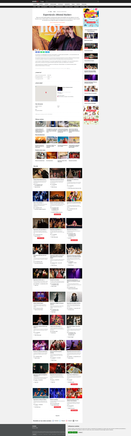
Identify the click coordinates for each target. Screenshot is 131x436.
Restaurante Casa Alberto (73, 160)
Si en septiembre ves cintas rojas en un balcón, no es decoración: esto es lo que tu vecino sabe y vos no (52, 131)
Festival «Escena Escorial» (88, 50)
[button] (46, 93)
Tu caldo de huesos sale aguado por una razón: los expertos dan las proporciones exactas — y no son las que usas (63, 131)
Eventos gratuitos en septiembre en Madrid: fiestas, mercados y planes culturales (74, 146)
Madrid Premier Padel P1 (88, 40)
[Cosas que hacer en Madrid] (35, 1)
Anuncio (34, 434)
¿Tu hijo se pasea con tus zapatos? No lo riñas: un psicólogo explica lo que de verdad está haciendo (39, 131)
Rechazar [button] (75, 432)
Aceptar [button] (70, 432)
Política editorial (54, 434)
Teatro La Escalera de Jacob (68, 87)
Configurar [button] (80, 432)
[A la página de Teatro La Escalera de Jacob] (59, 89)
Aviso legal (63, 434)
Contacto (50, 434)
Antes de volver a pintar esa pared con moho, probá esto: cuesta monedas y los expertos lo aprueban (74, 131)
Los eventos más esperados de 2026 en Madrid (62, 146)
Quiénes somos (45, 434)
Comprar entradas (57, 214)
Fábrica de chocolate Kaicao (39, 160)
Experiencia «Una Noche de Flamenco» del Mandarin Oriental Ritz (90, 82)
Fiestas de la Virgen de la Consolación (90, 93)
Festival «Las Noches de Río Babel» (90, 103)
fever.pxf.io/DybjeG (38, 110)
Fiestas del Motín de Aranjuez (89, 60)
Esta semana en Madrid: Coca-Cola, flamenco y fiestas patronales (51, 146)
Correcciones (59, 434)
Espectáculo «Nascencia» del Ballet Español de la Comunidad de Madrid (90, 71)
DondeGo (61, 432)
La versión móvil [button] (40, 434)
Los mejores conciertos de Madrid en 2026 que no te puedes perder (39, 146)
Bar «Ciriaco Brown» (49, 160)
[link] (37, 52)
